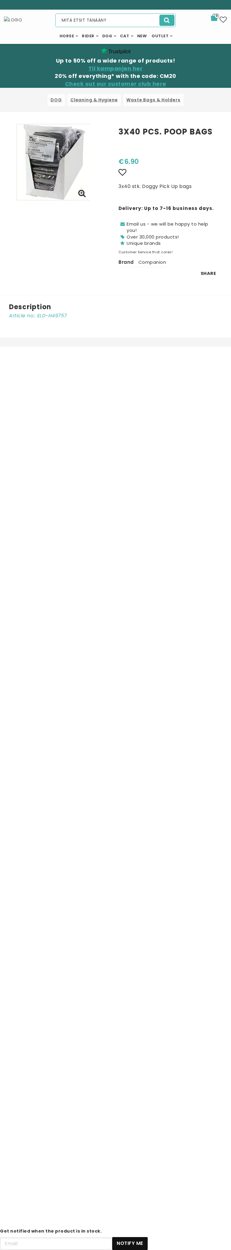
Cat (124, 36)
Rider (88, 36)
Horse (67, 36)
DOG (56, 100)
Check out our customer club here (115, 84)
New (142, 36)
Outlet (160, 36)
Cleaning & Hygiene (94, 100)
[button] (218, 18)
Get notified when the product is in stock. (51, 1231)
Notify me (130, 1243)
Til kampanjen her (115, 68)
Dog (107, 36)
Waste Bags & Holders (153, 100)
